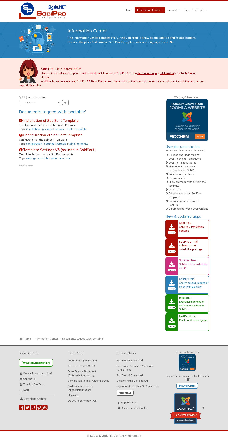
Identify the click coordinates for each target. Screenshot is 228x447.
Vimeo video (176, 189)
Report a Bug (129, 402)
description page (147, 73)
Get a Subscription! (37, 362)
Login (26, 389)
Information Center (149, 10)
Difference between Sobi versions (188, 208)
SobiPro (30, 165)
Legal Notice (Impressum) (83, 360)
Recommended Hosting (134, 408)
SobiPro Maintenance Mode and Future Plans (135, 367)
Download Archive (35, 398)
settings (49, 143)
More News (125, 392)
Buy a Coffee (188, 385)
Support (173, 10)
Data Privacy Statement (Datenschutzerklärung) (82, 373)
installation (33, 129)
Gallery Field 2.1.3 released (132, 380)
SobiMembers (187, 260)
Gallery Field (186, 279)
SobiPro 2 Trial (188, 241)
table (70, 129)
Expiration (185, 297)
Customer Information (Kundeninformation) (80, 388)
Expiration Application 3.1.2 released (138, 386)
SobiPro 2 (185, 223)
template (81, 129)
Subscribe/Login (195, 10)
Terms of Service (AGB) (81, 366)
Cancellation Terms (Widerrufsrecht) (89, 380)
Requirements (177, 178)
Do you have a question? (37, 373)
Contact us (29, 378)
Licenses (73, 395)
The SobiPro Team (34, 384)
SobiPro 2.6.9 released (130, 360)
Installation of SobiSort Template (51, 120)
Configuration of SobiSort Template (53, 135)
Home (128, 10)
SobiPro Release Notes (182, 162)
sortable (60, 129)
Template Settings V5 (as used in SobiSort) (59, 149)
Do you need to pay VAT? (83, 400)
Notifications (187, 316)
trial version (167, 73)
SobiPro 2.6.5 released (130, 375)
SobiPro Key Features (181, 174)
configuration (34, 143)
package (47, 129)
